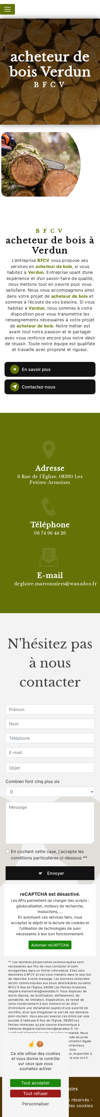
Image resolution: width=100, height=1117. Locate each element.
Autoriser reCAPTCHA (50, 945)
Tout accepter (35, 1082)
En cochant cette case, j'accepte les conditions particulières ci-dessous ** (49, 854)
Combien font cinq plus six (33, 781)
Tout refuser (35, 1093)
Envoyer (55, 873)
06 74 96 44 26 (50, 533)
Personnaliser (35, 1103)
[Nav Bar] (7, 9)
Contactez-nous (38, 386)
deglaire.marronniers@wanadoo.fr (55, 583)
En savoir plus (36, 369)
